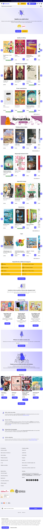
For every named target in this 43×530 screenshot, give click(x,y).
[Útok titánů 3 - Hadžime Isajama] (6, 383)
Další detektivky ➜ (36, 230)
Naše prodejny (3, 455)
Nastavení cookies (13, 527)
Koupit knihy (18, 31)
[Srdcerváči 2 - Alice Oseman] (16, 383)
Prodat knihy (25, 31)
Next (41, 389)
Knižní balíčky (24, 455)
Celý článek (7, 323)
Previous (1, 389)
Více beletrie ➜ (37, 178)
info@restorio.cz (37, 474)
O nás (2, 462)
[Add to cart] (12, 59)
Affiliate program (4, 483)
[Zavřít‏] (42, 1)
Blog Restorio (3, 478)
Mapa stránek (19, 512)
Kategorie (23, 457)
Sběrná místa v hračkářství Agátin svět (28, 462)
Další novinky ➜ (37, 114)
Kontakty (2, 485)
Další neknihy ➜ (37, 258)
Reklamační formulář (4, 460)
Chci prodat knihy (21, 295)
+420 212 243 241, (29, 475)
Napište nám (23, 512)
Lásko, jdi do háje (36, 392)
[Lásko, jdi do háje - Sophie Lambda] (37, 383)
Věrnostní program (4, 473)
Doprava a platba (4, 450)
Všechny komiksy (21, 403)
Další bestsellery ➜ (36, 150)
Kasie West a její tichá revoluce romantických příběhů (7, 315)
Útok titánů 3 (3, 392)
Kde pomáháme (24, 465)
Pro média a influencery (5, 480)
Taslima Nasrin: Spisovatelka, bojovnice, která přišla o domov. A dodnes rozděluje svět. (21, 316)
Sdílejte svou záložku (4, 465)
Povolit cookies (5, 527)
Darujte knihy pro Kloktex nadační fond (28, 467)
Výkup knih (24, 450)
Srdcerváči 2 (14, 392)
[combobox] (21, 6)
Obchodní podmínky (4, 475)
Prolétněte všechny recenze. (33, 440)
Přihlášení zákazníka (4, 457)
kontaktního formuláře (26, 474)
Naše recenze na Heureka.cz (5, 452)
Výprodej (23, 460)
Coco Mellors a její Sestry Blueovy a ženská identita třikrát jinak (35, 315)
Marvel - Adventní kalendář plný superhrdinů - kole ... (26, 393)
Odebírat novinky (21, 345)
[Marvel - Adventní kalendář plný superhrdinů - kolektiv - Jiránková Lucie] (27, 383)
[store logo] (6, 3)
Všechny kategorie (21, 278)
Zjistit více (37, 524)
